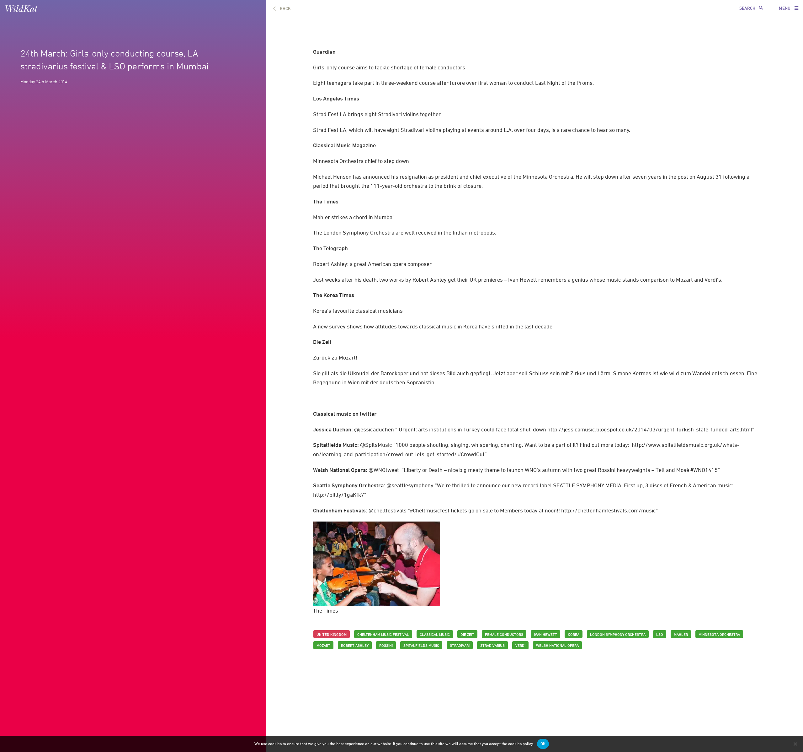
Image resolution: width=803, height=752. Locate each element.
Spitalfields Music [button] (421, 645)
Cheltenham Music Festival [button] (383, 634)
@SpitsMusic (376, 444)
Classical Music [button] (435, 634)
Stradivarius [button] (492, 645)
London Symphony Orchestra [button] (618, 634)
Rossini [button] (386, 645)
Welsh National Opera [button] (557, 645)
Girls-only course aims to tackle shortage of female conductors (389, 67)
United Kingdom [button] (331, 634)
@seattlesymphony (410, 485)
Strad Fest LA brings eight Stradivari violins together (377, 114)
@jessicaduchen (374, 429)
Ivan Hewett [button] (545, 634)
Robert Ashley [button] (355, 645)
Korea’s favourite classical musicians (358, 310)
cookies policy (520, 743)
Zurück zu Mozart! (335, 357)
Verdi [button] (520, 645)
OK (542, 743)
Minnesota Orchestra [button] (719, 634)
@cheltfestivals (388, 510)
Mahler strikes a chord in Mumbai (353, 217)
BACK (285, 8)
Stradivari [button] (460, 645)
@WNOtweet (384, 470)
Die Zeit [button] (467, 634)
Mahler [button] (681, 634)
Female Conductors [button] (504, 634)
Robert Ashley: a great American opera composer (372, 264)
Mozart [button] (323, 645)
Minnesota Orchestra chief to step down (361, 161)
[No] (795, 744)
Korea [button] (573, 634)
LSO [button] (659, 634)
